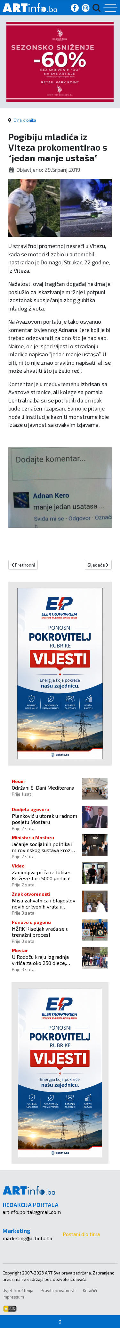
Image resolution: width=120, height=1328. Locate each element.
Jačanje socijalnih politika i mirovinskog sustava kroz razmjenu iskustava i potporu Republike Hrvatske (45, 847)
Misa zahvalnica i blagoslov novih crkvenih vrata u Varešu (43, 903)
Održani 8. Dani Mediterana (43, 787)
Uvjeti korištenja (18, 1290)
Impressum (13, 1296)
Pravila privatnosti (58, 1290)
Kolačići (90, 1290)
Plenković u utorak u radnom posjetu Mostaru (44, 819)
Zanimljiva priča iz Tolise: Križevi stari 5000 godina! (41, 875)
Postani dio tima (81, 1234)
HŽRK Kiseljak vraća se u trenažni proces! (40, 931)
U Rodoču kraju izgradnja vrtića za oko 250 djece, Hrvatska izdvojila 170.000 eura (41, 960)
